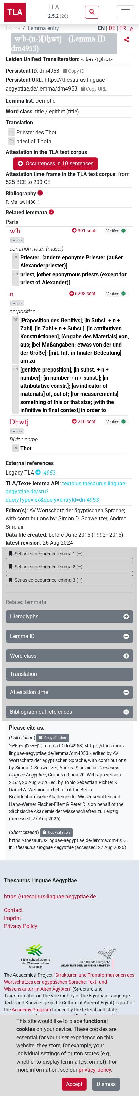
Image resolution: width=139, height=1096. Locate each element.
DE (112, 28)
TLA (14, 12)
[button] (126, 39)
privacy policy (95, 1070)
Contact (13, 910)
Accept (74, 1084)
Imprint (12, 918)
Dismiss (106, 1084)
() (49, 553)
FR (122, 28)
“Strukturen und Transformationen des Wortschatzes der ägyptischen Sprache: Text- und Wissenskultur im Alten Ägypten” (69, 982)
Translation (23, 674)
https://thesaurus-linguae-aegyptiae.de (50, 896)
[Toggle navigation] (125, 12)
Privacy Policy (20, 926)
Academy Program (31, 1009)
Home (13, 28)
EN (101, 28)
